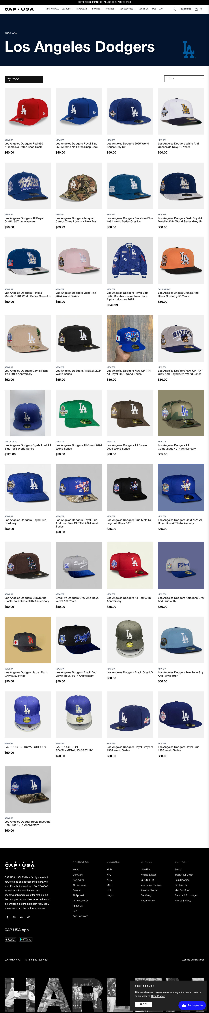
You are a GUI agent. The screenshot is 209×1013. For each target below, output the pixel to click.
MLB (109, 870)
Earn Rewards (182, 880)
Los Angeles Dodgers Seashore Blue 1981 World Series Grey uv (130, 220)
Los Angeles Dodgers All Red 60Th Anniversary (129, 600)
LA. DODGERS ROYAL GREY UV (25, 747)
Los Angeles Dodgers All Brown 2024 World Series (127, 447)
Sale (75, 911)
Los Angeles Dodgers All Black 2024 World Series (78, 372)
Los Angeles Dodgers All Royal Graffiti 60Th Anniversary (24, 220)
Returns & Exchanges (186, 896)
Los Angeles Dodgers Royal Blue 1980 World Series (178, 749)
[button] (174, 9)
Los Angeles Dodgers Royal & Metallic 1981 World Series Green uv (28, 295)
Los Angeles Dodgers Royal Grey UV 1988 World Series (130, 749)
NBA (109, 880)
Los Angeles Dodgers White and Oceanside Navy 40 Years (178, 145)
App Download (80, 916)
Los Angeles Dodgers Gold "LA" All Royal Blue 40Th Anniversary (180, 522)
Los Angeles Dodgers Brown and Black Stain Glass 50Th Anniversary (27, 600)
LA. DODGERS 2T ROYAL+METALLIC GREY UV (74, 749)
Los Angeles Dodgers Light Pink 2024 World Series (76, 295)
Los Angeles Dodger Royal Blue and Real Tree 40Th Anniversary (27, 823)
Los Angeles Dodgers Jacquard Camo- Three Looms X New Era (76, 220)
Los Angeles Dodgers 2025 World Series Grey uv (128, 145)
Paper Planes (148, 901)
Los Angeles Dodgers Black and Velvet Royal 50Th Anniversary (76, 674)
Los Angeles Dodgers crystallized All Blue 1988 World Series (28, 447)
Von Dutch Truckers (151, 885)
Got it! (143, 1004)
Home (76, 870)
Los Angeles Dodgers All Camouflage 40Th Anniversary (177, 447)
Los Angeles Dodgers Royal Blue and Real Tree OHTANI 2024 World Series (77, 523)
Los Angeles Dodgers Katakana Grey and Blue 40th (181, 600)
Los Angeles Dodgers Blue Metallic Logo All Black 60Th (129, 522)
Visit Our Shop (182, 890)
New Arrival (78, 880)
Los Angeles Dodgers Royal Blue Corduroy (25, 522)
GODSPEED (147, 880)
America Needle (149, 890)
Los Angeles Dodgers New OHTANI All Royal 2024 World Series (129, 372)
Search (178, 870)
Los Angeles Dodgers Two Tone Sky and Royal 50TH (180, 674)
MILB (109, 885)
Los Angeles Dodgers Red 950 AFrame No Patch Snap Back (24, 145)
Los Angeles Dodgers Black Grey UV (130, 672)
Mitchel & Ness (149, 875)
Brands (76, 890)
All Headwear (79, 885)
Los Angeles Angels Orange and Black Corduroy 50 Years (178, 295)
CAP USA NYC (164, 289)
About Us (78, 906)
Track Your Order (184, 875)
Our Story (78, 875)
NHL (109, 890)
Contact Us (181, 885)
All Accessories (80, 901)
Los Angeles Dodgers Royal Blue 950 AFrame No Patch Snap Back (77, 145)
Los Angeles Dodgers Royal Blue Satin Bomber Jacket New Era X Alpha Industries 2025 (127, 296)
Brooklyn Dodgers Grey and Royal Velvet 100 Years (77, 600)
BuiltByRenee (197, 960)
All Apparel (78, 896)
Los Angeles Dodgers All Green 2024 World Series (79, 447)
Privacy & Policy (183, 901)
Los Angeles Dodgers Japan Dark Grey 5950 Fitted (26, 674)
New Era (9, 140)
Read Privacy (158, 996)
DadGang (146, 896)
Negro (110, 896)
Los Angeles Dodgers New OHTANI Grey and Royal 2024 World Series (180, 372)
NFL (109, 875)
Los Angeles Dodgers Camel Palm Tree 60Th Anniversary (26, 372)
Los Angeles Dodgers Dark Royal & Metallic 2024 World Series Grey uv (180, 220)
